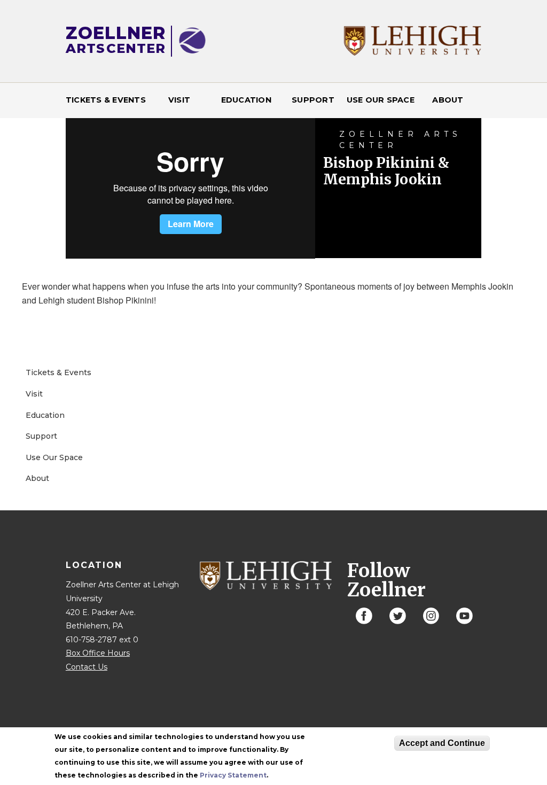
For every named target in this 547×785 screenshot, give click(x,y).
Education (246, 100)
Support (313, 100)
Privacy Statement (233, 775)
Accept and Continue (442, 743)
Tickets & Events (106, 100)
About (447, 100)
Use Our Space (381, 100)
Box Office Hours (98, 653)
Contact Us (86, 667)
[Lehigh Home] (412, 53)
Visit (179, 100)
